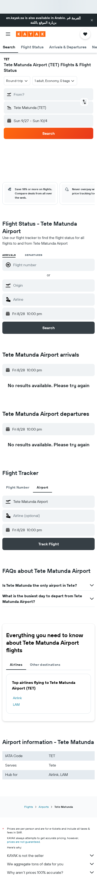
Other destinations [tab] (45, 665)
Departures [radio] (33, 255)
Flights (28, 807)
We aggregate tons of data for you (35, 864)
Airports (44, 807)
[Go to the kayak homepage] (30, 34)
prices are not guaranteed (23, 842)
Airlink (17, 698)
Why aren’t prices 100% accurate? (35, 872)
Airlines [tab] (16, 665)
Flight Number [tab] (17, 487)
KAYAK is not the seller (25, 855)
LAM (16, 704)
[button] (92, 20)
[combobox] (52, 285)
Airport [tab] (42, 487)
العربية (76, 18)
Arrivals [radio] (9, 255)
